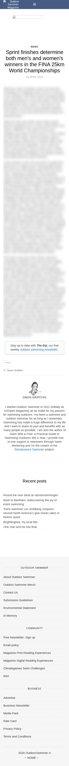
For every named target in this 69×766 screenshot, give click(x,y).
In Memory (10, 615)
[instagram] (34, 761)
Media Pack (10, 713)
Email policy (11, 645)
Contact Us (10, 592)
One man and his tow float (20, 527)
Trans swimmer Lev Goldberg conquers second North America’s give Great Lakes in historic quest (31, 513)
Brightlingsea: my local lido (20, 522)
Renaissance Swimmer (29, 449)
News (7, 362)
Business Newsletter (16, 705)
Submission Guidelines (18, 600)
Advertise (9, 697)
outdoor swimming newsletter (39, 349)
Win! (6, 676)
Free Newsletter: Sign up (19, 637)
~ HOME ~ (32, 757)
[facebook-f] (3, 761)
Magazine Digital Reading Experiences (28, 660)
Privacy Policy (12, 728)
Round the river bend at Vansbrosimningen (30, 495)
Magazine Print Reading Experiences (27, 653)
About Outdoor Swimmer (19, 577)
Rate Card (10, 721)
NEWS (34, 47)
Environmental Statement (19, 608)
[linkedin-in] (65, 761)
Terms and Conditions (17, 736)
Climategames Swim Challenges (24, 668)
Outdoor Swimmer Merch (19, 584)
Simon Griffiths (15, 370)
